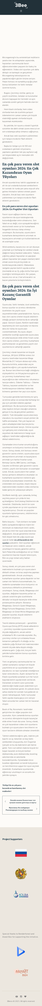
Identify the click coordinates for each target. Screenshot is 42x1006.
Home (6, 37)
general (14, 37)
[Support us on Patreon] (25, 996)
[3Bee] (21, 5)
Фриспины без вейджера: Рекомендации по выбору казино (19, 809)
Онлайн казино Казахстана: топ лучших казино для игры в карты (22, 801)
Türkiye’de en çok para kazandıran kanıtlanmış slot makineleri (14, 788)
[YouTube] (16, 996)
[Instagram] (21, 996)
